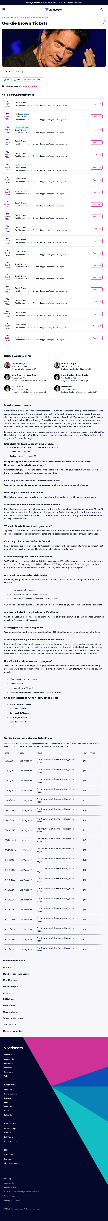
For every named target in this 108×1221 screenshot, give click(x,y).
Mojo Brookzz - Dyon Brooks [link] (16, 974)
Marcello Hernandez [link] (12, 1031)
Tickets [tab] (8, 71)
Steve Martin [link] (9, 1005)
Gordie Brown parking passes (35, 485)
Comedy (22, 17)
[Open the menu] (3, 9)
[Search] (101, 9)
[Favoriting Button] (103, 22)
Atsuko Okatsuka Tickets (20, 704)
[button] (7, 79)
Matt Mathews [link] (10, 980)
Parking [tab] (19, 71)
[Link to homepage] (54, 9)
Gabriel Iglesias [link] (10, 1012)
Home (5, 17)
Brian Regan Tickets (18, 717)
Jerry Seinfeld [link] (9, 1025)
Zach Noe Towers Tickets (20, 722)
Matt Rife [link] (7, 967)
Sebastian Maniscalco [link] (13, 1018)
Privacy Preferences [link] (12, 1200)
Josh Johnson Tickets (18, 709)
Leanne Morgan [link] (10, 986)
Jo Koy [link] (6, 993)
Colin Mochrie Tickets (19, 713)
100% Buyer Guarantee (65, 3)
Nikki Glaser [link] (8, 999)
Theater (13, 17)
